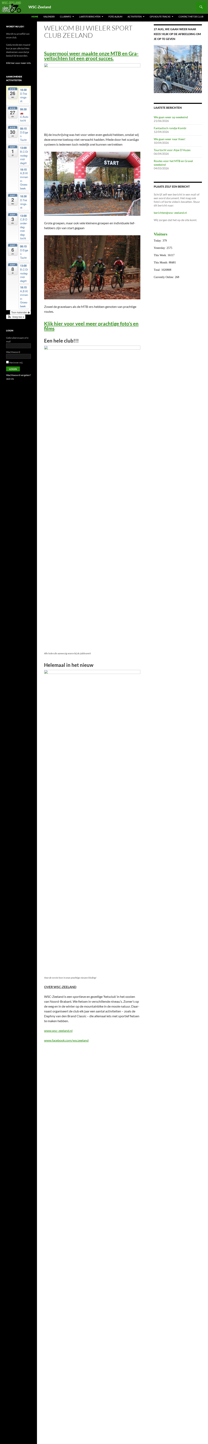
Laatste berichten (89, 16)
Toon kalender (19, 312)
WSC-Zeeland (39, 7)
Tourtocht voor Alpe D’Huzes (172, 150)
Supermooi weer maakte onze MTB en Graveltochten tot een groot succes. (91, 55)
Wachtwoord (13, 351)
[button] (15, 317)
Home (34, 16)
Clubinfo (65, 16)
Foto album (115, 16)
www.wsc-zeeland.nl (58, 1031)
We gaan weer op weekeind (171, 117)
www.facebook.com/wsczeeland (66, 1040)
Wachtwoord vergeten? (18, 375)
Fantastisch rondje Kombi (170, 128)
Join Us (10, 378)
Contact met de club (191, 16)
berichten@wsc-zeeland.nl (170, 212)
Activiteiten (135, 16)
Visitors (160, 234)
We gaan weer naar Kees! (169, 139)
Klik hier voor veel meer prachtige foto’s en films (91, 326)
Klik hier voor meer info (18, 62)
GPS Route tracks (160, 16)
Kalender (49, 16)
